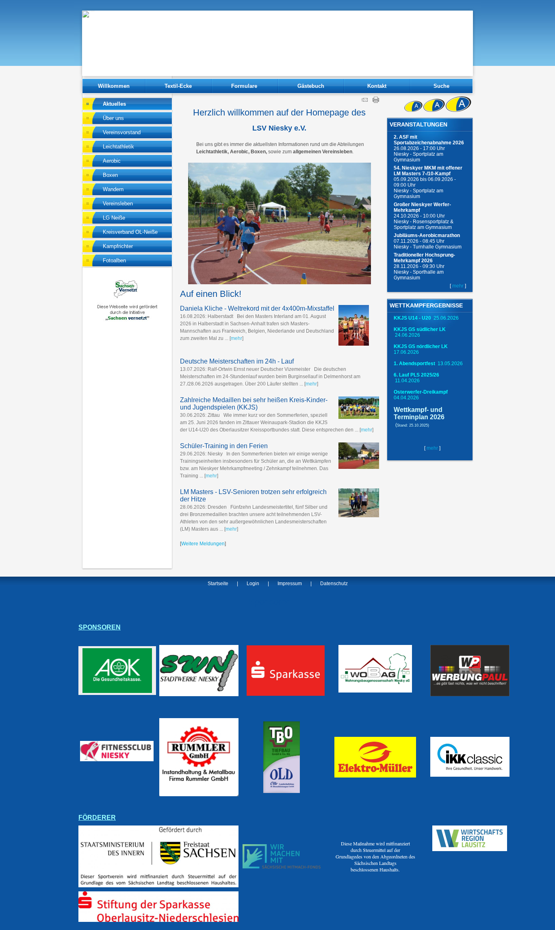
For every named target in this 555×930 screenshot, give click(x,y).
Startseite (218, 583)
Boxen (110, 175)
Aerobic (112, 161)
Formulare (244, 86)
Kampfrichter (118, 246)
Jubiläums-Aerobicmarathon (427, 235)
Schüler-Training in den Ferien (224, 445)
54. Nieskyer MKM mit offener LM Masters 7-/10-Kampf (428, 170)
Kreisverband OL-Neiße (130, 232)
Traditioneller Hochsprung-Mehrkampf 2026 (424, 258)
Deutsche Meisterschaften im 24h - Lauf (237, 361)
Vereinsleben (118, 203)
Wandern (113, 189)
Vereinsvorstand (122, 132)
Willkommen (114, 86)
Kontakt (376, 86)
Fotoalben (114, 260)
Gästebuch (310, 86)
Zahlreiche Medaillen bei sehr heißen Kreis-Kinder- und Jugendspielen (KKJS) (253, 403)
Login (253, 583)
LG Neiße (114, 218)
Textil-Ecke (178, 86)
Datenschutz (334, 583)
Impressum (290, 583)
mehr (458, 286)
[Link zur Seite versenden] (364, 101)
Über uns (113, 118)
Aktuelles (114, 104)
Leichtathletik (118, 147)
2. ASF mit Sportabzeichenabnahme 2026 (429, 140)
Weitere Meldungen (203, 544)
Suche (441, 86)
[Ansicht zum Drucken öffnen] (376, 101)
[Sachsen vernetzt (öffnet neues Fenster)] (127, 319)
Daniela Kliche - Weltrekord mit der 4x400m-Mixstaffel (257, 308)
